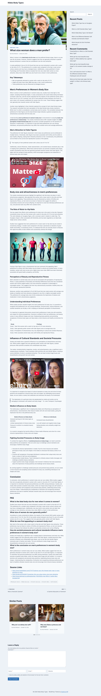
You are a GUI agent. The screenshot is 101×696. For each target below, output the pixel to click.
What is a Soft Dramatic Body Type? (82, 29)
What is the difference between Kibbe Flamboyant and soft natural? (81, 74)
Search (72, 12)
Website (50, 671)
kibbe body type (25, 581)
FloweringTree (74, 51)
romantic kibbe (45, 581)
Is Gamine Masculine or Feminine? (56, 590)
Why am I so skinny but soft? (21, 625)
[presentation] (22, 612)
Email (30, 671)
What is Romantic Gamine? (15, 590)
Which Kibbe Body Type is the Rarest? (82, 33)
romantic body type (35, 581)
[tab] (35, 634)
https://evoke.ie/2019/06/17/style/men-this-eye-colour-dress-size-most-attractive (35, 574)
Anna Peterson (14, 53)
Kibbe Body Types (14, 47)
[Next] (62, 619)
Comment (11, 649)
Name (10, 671)
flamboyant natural (15, 581)
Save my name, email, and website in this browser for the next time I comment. (29, 675)
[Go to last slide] (12, 619)
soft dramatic (54, 581)
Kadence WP (64, 691)
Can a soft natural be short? (77, 71)
